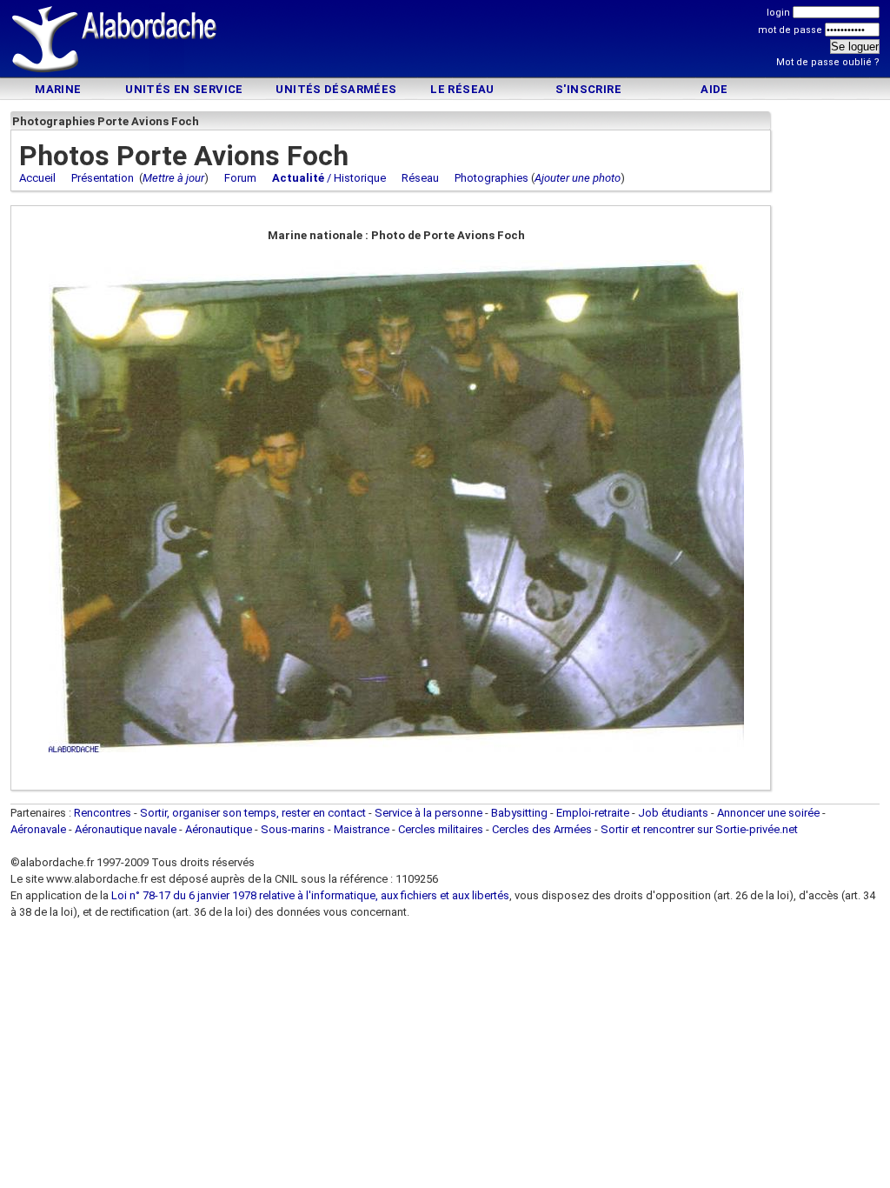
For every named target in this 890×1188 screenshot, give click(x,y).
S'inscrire (588, 89)
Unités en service (184, 89)
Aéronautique (220, 829)
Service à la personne (428, 812)
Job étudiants (673, 812)
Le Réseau (462, 89)
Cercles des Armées (542, 829)
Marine (58, 89)
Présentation (102, 177)
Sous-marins (293, 829)
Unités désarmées (336, 89)
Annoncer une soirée (768, 812)
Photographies (491, 177)
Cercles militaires (440, 829)
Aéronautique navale (125, 829)
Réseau (420, 177)
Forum (240, 177)
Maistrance (361, 829)
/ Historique (329, 177)
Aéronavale (38, 829)
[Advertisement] (445, 41)
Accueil (37, 177)
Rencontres (102, 812)
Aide (714, 89)
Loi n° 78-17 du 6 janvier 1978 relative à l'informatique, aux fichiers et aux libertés (309, 895)
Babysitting (519, 812)
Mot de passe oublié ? (828, 62)
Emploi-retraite (592, 812)
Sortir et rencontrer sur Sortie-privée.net (699, 829)
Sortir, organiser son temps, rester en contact (253, 812)
